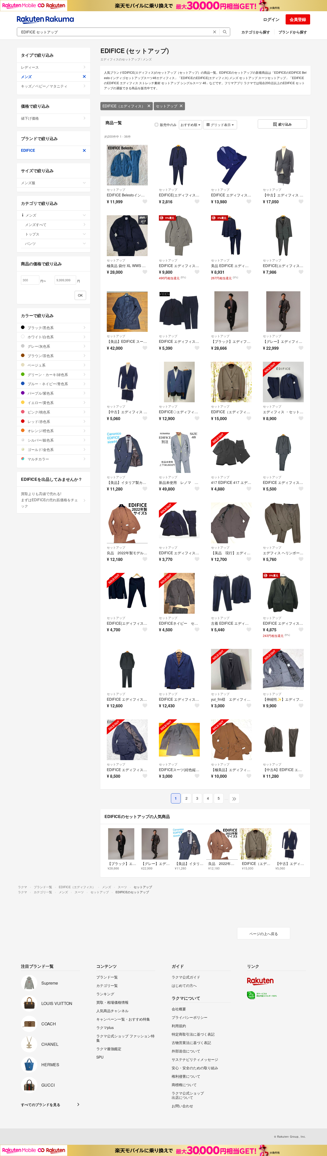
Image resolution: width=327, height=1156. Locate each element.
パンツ (30, 243)
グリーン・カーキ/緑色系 (47, 374)
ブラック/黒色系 (40, 327)
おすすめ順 (189, 124)
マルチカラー (38, 458)
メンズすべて (35, 224)
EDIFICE (28, 150)
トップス (32, 233)
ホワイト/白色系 (40, 336)
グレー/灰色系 (38, 346)
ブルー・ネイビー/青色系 (47, 383)
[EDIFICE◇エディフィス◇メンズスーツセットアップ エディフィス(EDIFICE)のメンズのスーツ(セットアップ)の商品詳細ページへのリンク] (179, 382)
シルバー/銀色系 (40, 440)
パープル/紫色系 (40, 393)
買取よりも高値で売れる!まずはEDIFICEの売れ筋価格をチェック (49, 499)
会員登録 (298, 19)
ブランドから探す (292, 31)
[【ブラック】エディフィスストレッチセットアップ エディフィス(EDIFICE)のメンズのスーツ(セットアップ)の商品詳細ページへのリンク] (231, 311)
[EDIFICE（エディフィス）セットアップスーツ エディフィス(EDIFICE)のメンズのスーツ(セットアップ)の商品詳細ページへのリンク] (231, 382)
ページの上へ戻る (263, 933)
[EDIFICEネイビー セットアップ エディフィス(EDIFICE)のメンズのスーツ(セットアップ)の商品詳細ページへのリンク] (179, 593)
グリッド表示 (221, 124)
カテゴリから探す (255, 31)
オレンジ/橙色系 (40, 430)
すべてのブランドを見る (40, 1104)
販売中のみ (168, 124)
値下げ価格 (30, 118)
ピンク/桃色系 (38, 411)
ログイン (271, 19)
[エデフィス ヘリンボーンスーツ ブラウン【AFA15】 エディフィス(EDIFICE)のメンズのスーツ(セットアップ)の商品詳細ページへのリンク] (283, 522)
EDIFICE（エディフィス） (123, 105)
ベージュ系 (36, 365)
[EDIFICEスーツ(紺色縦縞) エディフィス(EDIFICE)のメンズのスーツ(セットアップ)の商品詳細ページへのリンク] (179, 739)
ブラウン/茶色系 (40, 355)
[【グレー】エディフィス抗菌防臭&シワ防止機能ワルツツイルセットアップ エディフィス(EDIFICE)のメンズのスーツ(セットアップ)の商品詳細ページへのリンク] (283, 311)
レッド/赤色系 (38, 421)
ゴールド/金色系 (40, 449)
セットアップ (166, 105)
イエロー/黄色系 (40, 402)
